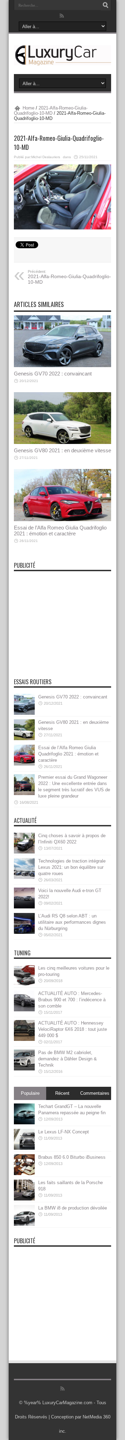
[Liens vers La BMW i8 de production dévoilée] (24, 1215)
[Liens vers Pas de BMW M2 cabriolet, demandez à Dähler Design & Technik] (24, 1060)
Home (28, 108)
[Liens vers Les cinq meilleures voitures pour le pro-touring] (24, 975)
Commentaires (94, 1093)
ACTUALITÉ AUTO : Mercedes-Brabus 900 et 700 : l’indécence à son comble (72, 1000)
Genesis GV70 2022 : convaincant (53, 374)
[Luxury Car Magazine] (62, 55)
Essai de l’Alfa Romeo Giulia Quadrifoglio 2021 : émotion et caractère (60, 530)
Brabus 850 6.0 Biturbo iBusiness (72, 1157)
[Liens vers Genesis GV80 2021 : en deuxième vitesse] (62, 418)
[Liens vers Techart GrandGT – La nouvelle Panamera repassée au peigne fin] (24, 1113)
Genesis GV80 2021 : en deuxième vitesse (62, 450)
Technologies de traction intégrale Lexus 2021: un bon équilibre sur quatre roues (72, 867)
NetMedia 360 (96, 1416)
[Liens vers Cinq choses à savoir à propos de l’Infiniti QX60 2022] (24, 843)
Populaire (30, 1093)
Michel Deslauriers (45, 157)
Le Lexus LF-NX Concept (63, 1131)
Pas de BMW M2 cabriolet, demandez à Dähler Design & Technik (67, 1059)
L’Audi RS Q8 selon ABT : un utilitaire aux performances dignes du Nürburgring (72, 922)
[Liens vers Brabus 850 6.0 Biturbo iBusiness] (24, 1164)
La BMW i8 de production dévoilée (72, 1208)
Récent (62, 1093)
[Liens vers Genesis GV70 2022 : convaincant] (62, 341)
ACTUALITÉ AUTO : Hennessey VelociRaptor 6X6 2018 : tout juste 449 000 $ (72, 1029)
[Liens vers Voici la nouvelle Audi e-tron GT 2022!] (24, 898)
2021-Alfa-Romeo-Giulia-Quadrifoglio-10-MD (51, 110)
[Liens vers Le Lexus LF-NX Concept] (24, 1139)
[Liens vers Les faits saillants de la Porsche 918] (24, 1190)
